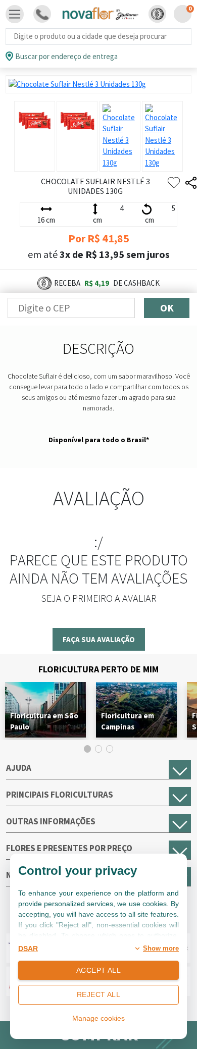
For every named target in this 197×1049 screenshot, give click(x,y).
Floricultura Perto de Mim (98, 669)
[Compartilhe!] (191, 183)
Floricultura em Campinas (127, 721)
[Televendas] (42, 14)
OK (167, 307)
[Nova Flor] (99, 14)
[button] (157, 14)
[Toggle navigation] (15, 14)
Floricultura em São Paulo (44, 721)
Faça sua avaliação (99, 639)
